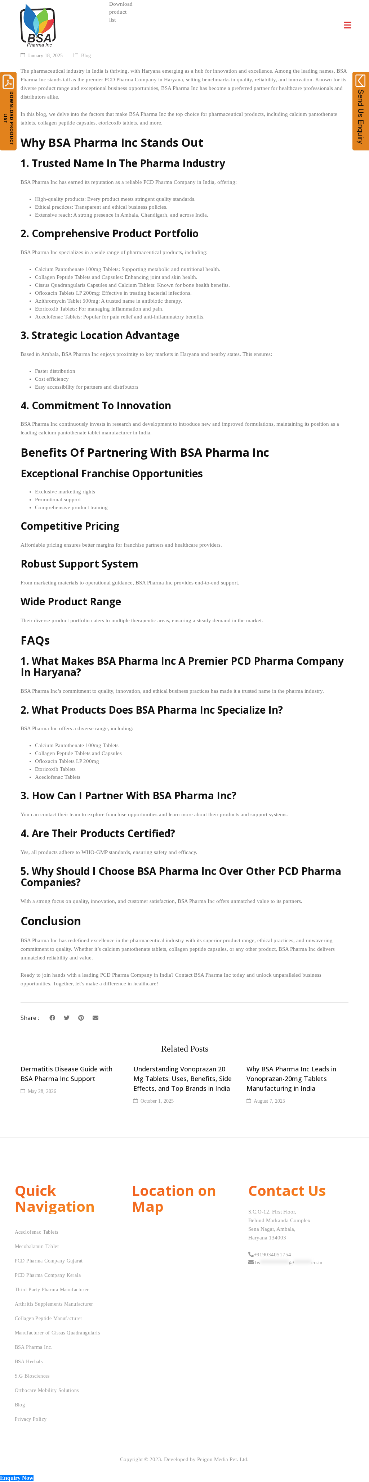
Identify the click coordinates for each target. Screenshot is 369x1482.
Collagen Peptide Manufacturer (49, 1318)
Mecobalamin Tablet (37, 1246)
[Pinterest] (81, 1018)
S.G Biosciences (32, 1376)
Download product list (121, 12)
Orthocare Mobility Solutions (47, 1390)
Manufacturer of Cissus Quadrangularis (57, 1333)
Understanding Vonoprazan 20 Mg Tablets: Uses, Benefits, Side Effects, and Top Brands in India (182, 1079)
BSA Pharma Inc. (34, 1347)
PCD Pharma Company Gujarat (49, 1261)
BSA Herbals (29, 1361)
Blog (86, 55)
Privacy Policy (31, 1419)
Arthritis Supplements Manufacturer (54, 1304)
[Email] (95, 1018)
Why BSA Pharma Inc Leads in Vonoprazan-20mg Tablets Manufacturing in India (291, 1079)
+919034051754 (272, 1254)
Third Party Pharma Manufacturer (52, 1289)
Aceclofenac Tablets (36, 1232)
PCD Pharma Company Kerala (48, 1275)
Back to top (355, 1463)
